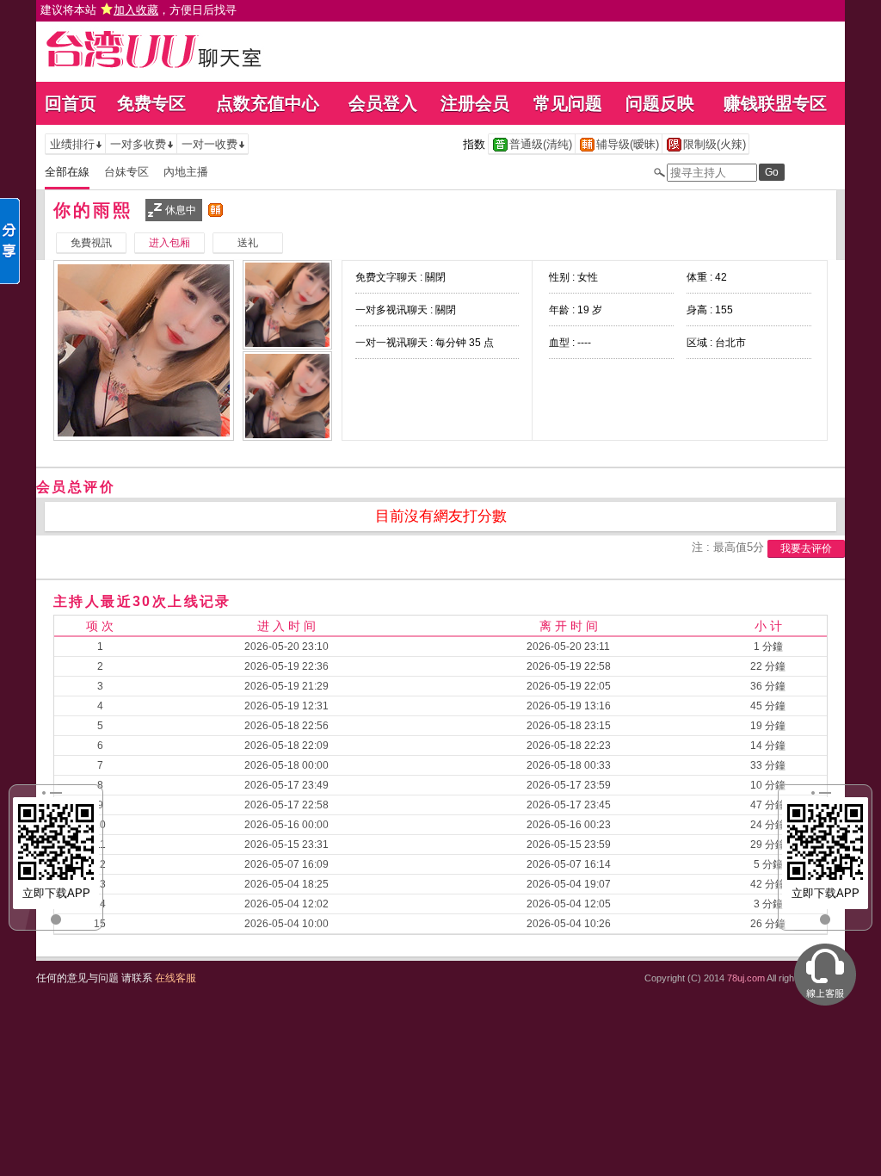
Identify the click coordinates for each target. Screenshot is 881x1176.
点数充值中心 (267, 103)
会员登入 (382, 103)
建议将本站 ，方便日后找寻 (138, 9)
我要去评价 (806, 548)
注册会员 (474, 103)
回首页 (70, 103)
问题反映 (659, 103)
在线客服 (175, 978)
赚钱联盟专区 (775, 103)
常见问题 (567, 103)
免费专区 (151, 103)
